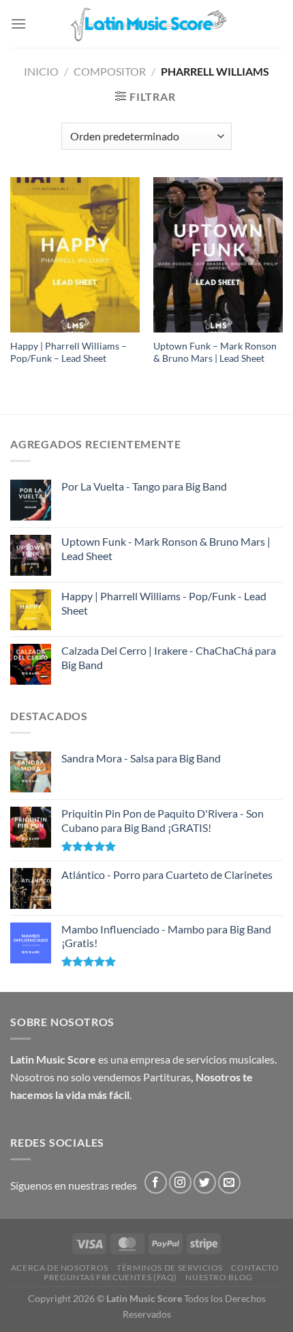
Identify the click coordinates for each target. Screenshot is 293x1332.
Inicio (41, 71)
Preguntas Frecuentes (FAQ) (110, 1277)
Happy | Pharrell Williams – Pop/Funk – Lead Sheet (68, 352)
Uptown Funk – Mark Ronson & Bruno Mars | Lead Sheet (215, 352)
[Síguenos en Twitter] (205, 1182)
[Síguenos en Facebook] (155, 1182)
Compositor (110, 71)
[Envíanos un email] (229, 1182)
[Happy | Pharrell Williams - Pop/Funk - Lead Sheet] (75, 254)
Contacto (255, 1268)
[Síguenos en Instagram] (180, 1182)
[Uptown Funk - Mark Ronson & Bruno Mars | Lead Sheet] (218, 254)
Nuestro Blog (218, 1277)
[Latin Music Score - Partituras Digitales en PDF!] (146, 23)
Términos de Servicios (170, 1268)
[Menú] (18, 23)
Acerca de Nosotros (59, 1268)
